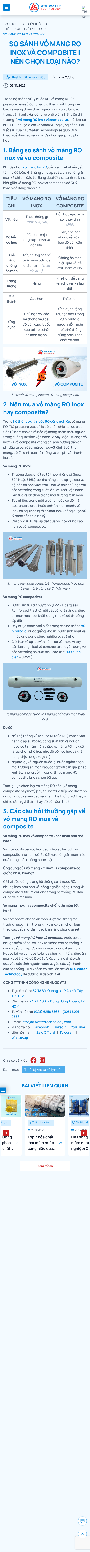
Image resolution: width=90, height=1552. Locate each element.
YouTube (78, 1027)
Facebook (41, 1027)
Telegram (67, 1032)
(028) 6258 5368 (46, 1011)
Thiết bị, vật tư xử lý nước (22, 29)
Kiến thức (35, 24)
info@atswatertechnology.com (46, 1022)
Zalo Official (45, 1032)
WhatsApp (20, 1037)
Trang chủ (11, 24)
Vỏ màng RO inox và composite (26, 34)
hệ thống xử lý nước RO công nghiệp (41, 421)
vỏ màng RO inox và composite (43, 119)
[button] (6, 1133)
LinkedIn (60, 1027)
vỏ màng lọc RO (35, 167)
